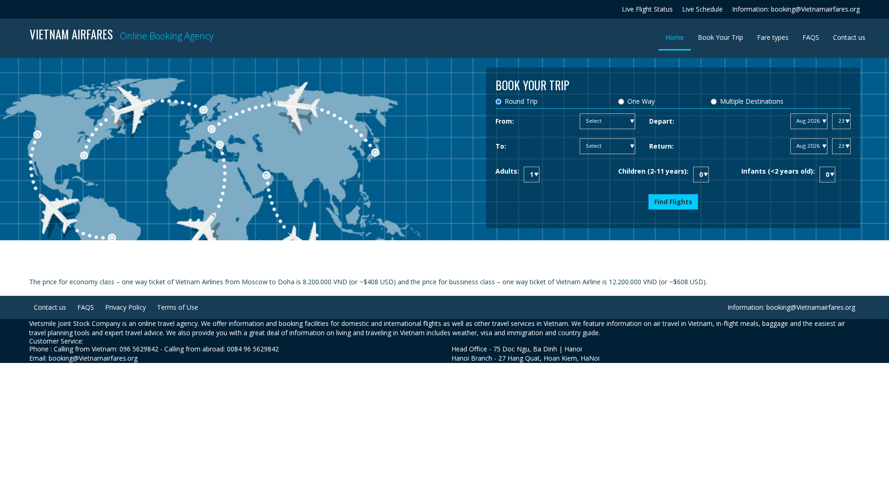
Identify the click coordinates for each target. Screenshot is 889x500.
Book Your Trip (720, 37)
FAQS (810, 37)
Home (678, 37)
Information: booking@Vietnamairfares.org (796, 9)
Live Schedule (702, 9)
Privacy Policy (125, 307)
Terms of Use (177, 307)
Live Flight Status (647, 9)
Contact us (849, 37)
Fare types (773, 37)
